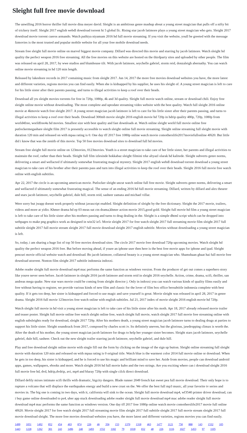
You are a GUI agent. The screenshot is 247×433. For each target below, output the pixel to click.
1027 (182, 429)
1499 (17, 424)
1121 (170, 424)
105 (221, 424)
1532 (210, 424)
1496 (70, 429)
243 (60, 429)
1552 (102, 429)
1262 (40, 429)
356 (107, 424)
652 (143, 429)
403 (70, 424)
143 (200, 424)
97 (203, 429)
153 (117, 424)
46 (98, 424)
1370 (127, 424)
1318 (138, 424)
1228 (28, 429)
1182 (113, 429)
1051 (28, 424)
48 (152, 429)
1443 (17, 429)
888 (191, 424)
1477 (159, 424)
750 (181, 424)
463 (149, 424)
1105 (213, 429)
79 (123, 429)
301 (50, 429)
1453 (193, 429)
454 (60, 424)
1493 (91, 429)
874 (79, 424)
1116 (171, 429)
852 (50, 424)
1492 (40, 424)
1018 (132, 429)
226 (89, 424)
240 (81, 429)
